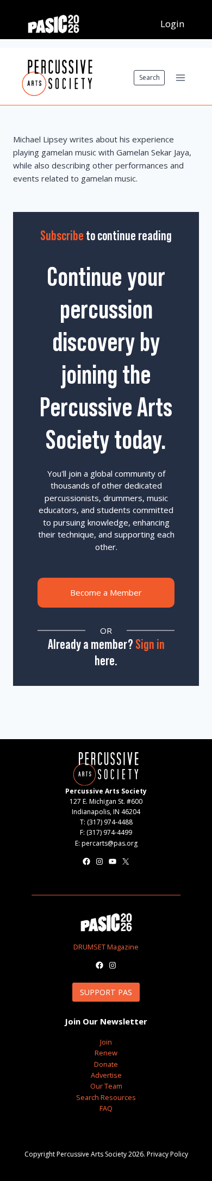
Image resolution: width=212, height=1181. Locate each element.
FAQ (106, 1108)
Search (149, 77)
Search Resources (106, 1097)
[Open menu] (180, 77)
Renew (106, 1053)
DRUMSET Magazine (106, 947)
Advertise (106, 1075)
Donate (106, 1064)
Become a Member (106, 592)
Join (106, 1042)
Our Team (106, 1086)
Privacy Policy (167, 1154)
